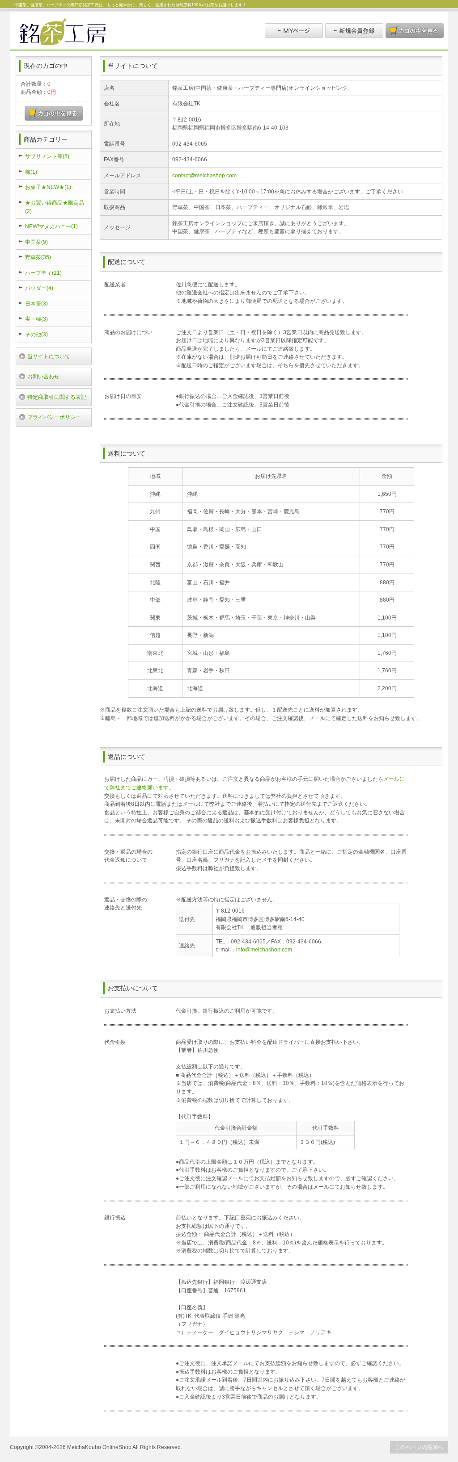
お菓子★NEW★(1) (48, 187)
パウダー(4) (39, 288)
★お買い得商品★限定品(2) (54, 207)
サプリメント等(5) (47, 156)
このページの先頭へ (419, 1447)
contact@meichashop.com (204, 175)
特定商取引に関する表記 (56, 397)
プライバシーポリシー (54, 417)
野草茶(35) (38, 257)
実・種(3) (36, 319)
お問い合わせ (43, 376)
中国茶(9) (36, 242)
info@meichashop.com (264, 949)
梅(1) (31, 172)
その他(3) (36, 334)
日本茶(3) (36, 303)
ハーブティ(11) (43, 273)
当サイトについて (48, 356)
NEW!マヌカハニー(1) (51, 226)
